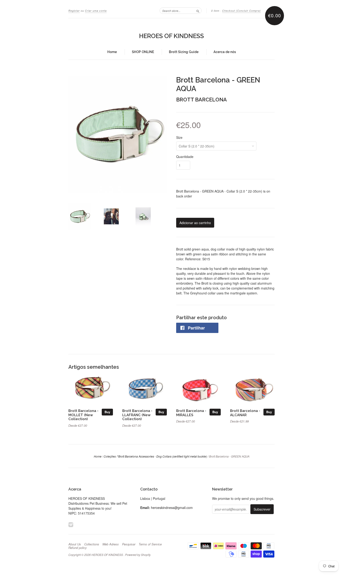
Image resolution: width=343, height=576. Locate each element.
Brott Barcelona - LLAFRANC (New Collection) (137, 415)
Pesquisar (128, 544)
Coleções (110, 456)
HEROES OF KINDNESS (171, 35)
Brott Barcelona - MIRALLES (191, 413)
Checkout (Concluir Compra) (241, 10)
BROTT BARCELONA (201, 100)
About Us (74, 544)
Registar (74, 10)
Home (112, 52)
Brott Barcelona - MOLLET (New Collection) (83, 415)
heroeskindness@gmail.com (172, 507)
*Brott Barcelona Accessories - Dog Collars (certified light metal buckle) (162, 456)
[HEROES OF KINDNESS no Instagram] (71, 524)
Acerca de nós (225, 52)
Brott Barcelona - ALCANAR (245, 413)
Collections (91, 544)
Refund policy (77, 547)
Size (179, 137)
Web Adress (110, 544)
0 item (215, 10)
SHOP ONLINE (143, 52)
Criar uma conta (96, 10)
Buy (107, 412)
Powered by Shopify (137, 555)
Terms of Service (150, 544)
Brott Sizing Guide (184, 52)
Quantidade (184, 156)
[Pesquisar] (197, 10)
